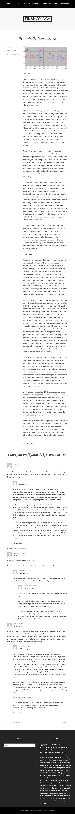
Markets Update (18, 713)
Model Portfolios (50, 4)
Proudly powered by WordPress (28, 810)
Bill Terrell (13, 50)
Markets (17, 54)
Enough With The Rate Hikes (22, 697)
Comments (65, 4)
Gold (64, 722)
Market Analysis (46, 157)
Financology (37, 19)
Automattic (51, 810)
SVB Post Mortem (14, 722)
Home (8, 4)
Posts (17, 4)
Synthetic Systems (31, 4)
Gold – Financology (20, 548)
